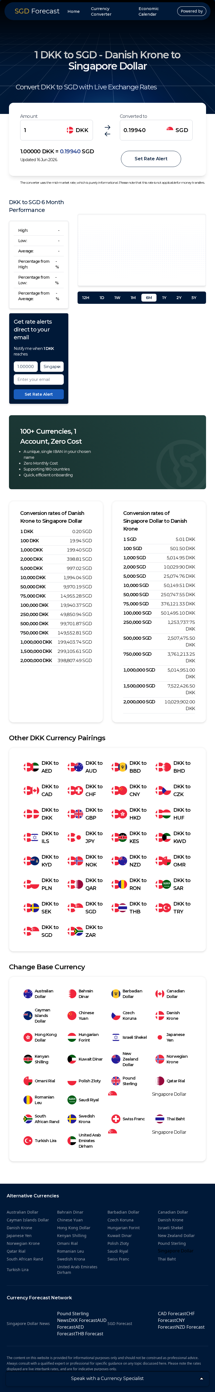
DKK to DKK (50, 814)
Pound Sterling (130, 1081)
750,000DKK (34, 633)
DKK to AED (50, 767)
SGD (182, 130)
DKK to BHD (181, 767)
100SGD (132, 548)
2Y (178, 297)
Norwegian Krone (177, 1059)
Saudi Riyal (89, 1099)
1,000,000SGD (139, 670)
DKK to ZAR (93, 931)
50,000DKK (32, 586)
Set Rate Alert (151, 158)
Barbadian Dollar (132, 994)
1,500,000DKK (36, 651)
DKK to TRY (181, 908)
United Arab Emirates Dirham (90, 1141)
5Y (193, 297)
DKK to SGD (93, 908)
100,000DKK (34, 605)
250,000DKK (34, 614)
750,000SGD (137, 654)
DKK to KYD (50, 861)
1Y (164, 297)
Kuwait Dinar (90, 1059)
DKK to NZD (137, 861)
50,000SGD (136, 594)
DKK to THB (137, 908)
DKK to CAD (50, 791)
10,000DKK (32, 577)
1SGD (129, 539)
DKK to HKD (137, 814)
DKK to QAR (93, 884)
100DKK (29, 540)
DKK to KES (137, 837)
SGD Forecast (120, 1323)
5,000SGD (134, 576)
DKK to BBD (137, 767)
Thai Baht (176, 1118)
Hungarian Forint (89, 1037)
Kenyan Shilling (42, 1059)
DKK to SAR (181, 884)
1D (101, 297)
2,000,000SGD (139, 702)
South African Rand (47, 1119)
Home (73, 11)
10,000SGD (136, 585)
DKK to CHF (93, 791)
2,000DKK (31, 559)
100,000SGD (137, 613)
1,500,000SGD (139, 686)
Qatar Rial (176, 1080)
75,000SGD (136, 604)
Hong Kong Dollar (46, 1037)
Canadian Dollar (176, 994)
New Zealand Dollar (130, 1059)
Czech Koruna (129, 1015)
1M (133, 297)
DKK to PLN (50, 884)
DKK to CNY (137, 791)
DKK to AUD (93, 767)
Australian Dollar (44, 994)
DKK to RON (137, 884)
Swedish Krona (87, 1119)
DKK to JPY (93, 837)
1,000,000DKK (36, 642)
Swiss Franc (134, 1118)
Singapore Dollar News (28, 1323)
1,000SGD (134, 557)
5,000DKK (31, 568)
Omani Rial (45, 1080)
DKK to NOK (93, 861)
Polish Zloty (90, 1080)
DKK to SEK (50, 908)
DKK (82, 130)
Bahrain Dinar (86, 994)
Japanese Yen (176, 1037)
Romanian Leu (44, 1100)
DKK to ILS (50, 837)
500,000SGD (137, 638)
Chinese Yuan (86, 1015)
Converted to (133, 116)
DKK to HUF (181, 814)
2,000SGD (134, 567)
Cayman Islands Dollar (42, 1015)
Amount (29, 116)
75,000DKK (32, 596)
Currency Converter (101, 11)
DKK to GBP (93, 814)
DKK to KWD (181, 837)
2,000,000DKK (36, 660)
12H (85, 297)
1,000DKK (31, 550)
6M (149, 297)
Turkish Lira (45, 1140)
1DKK (26, 531)
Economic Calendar (149, 11)
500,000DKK (34, 623)
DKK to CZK (181, 791)
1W (117, 297)
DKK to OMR (181, 861)
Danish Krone (173, 1015)
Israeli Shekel (135, 1037)
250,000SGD (137, 622)
